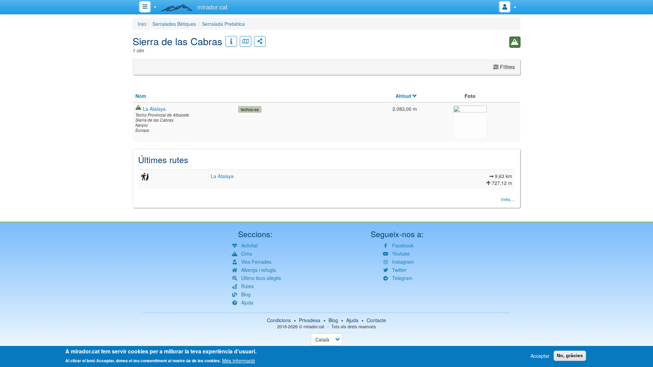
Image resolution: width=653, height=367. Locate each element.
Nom (140, 95)
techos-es (250, 109)
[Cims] (514, 42)
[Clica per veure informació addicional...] (231, 41)
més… (508, 199)
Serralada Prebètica (223, 23)
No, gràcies (570, 355)
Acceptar (540, 355)
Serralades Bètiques (174, 23)
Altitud (403, 95)
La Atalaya (154, 108)
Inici (142, 23)
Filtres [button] (507, 67)
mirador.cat (313, 327)
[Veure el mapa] (245, 41)
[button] (470, 121)
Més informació (238, 360)
